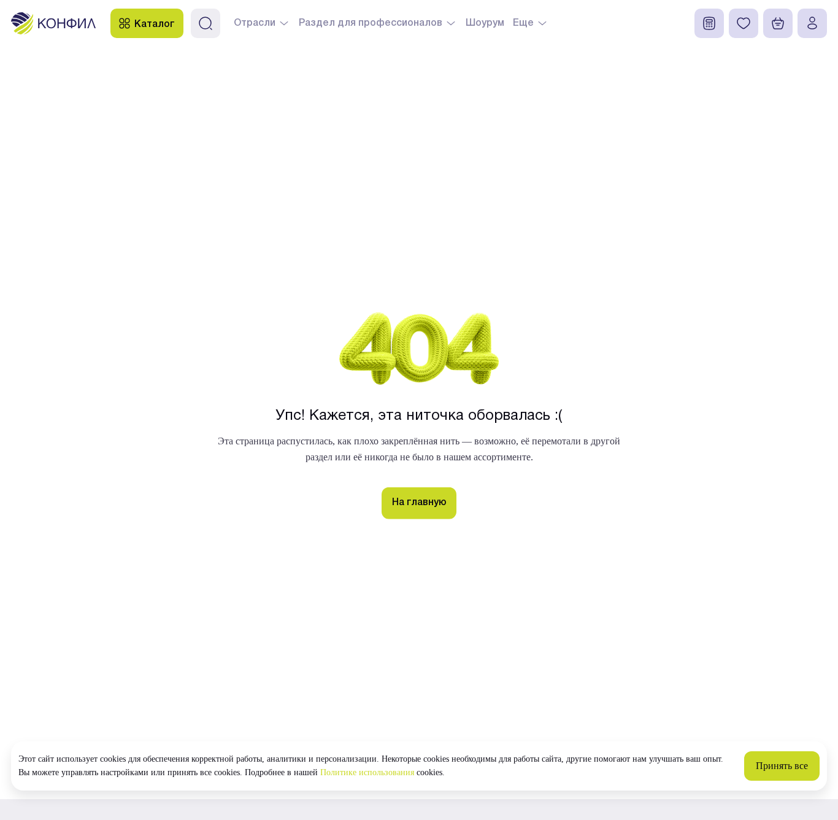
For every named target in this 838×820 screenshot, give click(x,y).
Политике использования (367, 772)
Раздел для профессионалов (370, 23)
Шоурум (485, 23)
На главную (419, 502)
